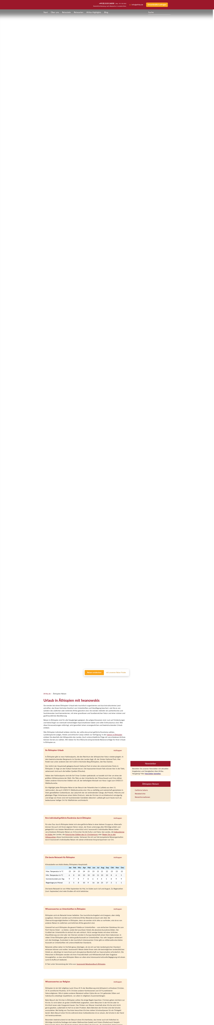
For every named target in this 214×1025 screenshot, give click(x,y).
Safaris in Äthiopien (114, 735)
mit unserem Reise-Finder (116, 672)
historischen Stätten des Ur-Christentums (81, 834)
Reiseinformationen (120, 683)
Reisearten (78, 13)
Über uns (55, 13)
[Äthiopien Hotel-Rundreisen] (150, 744)
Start (45, 13)
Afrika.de (47, 694)
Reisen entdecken (94, 672)
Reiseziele (66, 13)
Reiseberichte (105, 683)
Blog (106, 13)
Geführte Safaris (91, 683)
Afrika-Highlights (93, 13)
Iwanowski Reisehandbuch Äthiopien (91, 964)
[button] (207, 1019)
